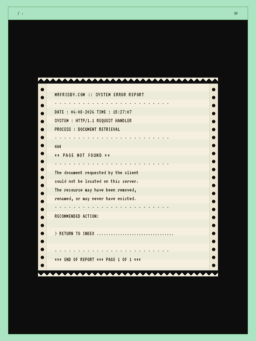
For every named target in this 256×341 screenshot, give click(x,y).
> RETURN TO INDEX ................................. (114, 233)
